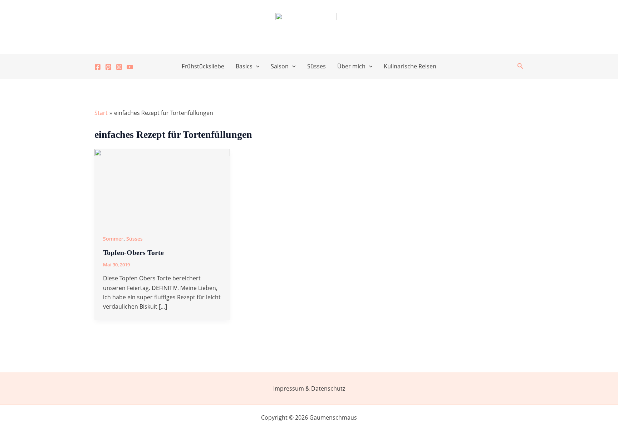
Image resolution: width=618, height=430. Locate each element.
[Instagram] (119, 67)
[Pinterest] (108, 67)
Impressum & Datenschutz (309, 388)
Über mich (351, 66)
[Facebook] (97, 67)
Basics (244, 66)
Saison (280, 66)
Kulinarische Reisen (410, 66)
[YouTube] (130, 67)
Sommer (113, 238)
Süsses (316, 66)
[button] (256, 66)
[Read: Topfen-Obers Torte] (162, 186)
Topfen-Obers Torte (133, 252)
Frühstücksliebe (203, 66)
